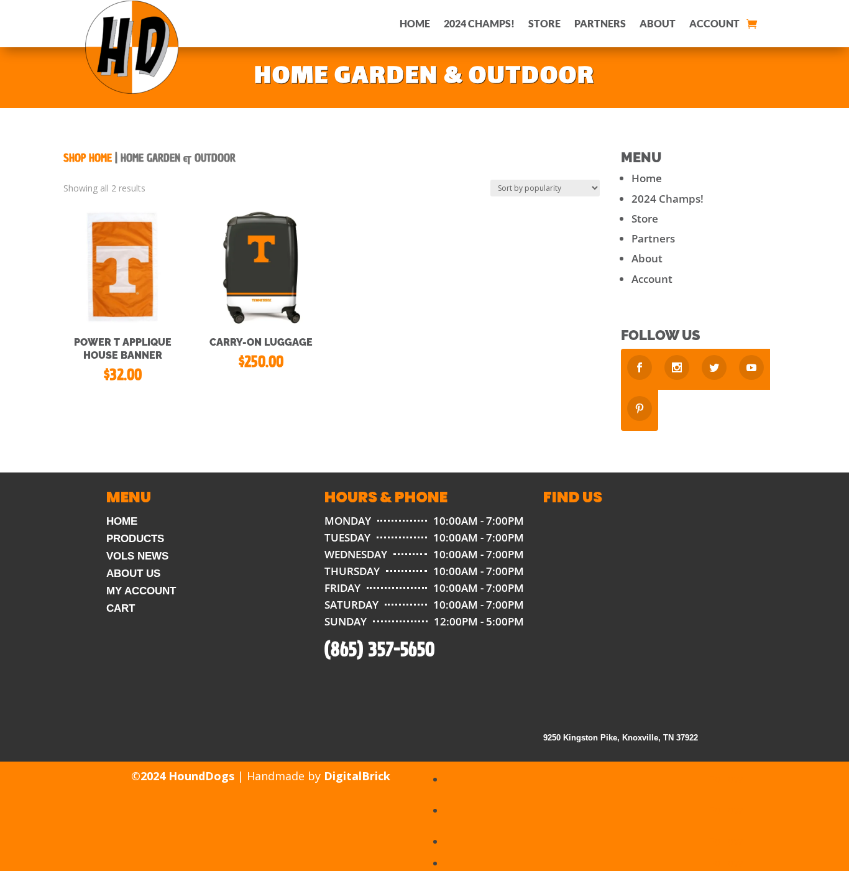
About (658, 23)
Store (544, 23)
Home (415, 23)
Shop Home (87, 158)
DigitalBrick (357, 775)
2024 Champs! (479, 23)
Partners (600, 23)
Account (714, 23)
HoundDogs (201, 775)
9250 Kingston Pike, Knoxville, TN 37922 (620, 737)
